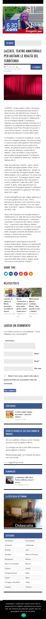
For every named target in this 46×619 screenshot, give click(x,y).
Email (37, 361)
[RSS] (31, 275)
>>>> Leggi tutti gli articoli (13, 462)
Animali (7, 550)
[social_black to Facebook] (16, 275)
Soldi (27, 573)
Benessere (9, 559)
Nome (37, 353)
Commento (10, 340)
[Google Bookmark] (26, 275)
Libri (27, 550)
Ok (23, 615)
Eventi (7, 577)
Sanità (28, 568)
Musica (28, 563)
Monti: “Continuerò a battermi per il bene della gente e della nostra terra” (22, 305)
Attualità (8, 554)
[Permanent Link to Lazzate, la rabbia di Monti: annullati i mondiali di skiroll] (10, 296)
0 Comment (36, 67)
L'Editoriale (30, 545)
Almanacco (9, 540)
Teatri (28, 582)
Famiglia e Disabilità (12, 582)
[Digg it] (11, 275)
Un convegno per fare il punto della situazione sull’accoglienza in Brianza (22, 448)
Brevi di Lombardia (12, 563)
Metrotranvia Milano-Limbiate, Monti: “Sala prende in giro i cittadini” (34, 305)
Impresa (8, 587)
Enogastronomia (11, 573)
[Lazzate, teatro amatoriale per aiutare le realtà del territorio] (23, 99)
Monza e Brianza (32, 554)
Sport (28, 577)
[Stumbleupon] (21, 275)
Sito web (37, 368)
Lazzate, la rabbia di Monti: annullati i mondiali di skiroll (8, 305)
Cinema (7, 568)
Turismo (28, 587)
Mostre (28, 559)
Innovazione (30, 540)
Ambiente (8, 545)
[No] (43, 609)
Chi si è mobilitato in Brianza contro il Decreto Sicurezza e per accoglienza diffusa (23, 441)
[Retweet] (6, 275)
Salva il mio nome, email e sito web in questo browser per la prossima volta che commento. (21, 380)
